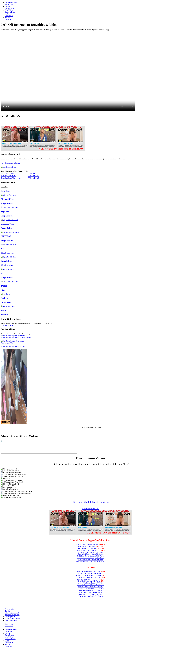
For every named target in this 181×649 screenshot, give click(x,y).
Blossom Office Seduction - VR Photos (90, 577)
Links (9, 15)
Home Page (9, 624)
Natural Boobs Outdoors (13, 618)
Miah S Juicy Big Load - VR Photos (90, 596)
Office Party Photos (7, 173)
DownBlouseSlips (11, 3)
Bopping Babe (10, 617)
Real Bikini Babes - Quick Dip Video (90, 554)
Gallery (9, 7)
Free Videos (10, 11)
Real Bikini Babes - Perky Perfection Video (90, 561)
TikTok (8, 18)
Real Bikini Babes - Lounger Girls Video (90, 558)
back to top (4, 314)
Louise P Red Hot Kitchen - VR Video (90, 583)
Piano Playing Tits (7, 343)
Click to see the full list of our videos (90, 502)
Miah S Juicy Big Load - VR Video (90, 594)
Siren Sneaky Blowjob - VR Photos (90, 592)
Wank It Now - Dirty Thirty (90, 546)
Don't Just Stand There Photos (11, 178)
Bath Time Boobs (11, 620)
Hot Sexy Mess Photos (8, 176)
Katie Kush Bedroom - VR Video (90, 579)
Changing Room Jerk (12, 613)
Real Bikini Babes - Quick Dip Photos (90, 552)
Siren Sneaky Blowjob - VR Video (90, 590)
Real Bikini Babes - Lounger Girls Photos (90, 556)
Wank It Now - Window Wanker (90, 545)
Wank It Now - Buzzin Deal (91, 548)
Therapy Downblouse (12, 615)
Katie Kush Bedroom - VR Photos (90, 581)
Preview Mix (9, 609)
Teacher (7, 611)
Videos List (9, 626)
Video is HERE (33, 173)
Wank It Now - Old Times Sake (90, 550)
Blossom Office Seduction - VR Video (90, 575)
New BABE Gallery (7, 325)
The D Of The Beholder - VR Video (90, 572)
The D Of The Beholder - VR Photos (90, 573)
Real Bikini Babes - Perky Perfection (90, 560)
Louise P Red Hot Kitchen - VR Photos (90, 585)
